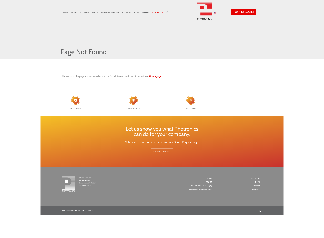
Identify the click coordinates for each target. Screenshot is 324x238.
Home (65, 12)
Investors (126, 12)
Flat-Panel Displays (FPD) (200, 189)
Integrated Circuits (89, 12)
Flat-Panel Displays (110, 12)
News (136, 12)
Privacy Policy (87, 210)
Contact (256, 189)
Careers (145, 12)
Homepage (155, 76)
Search (167, 12)
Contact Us (157, 12)
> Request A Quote (162, 151)
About (74, 12)
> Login (243, 12)
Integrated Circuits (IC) (201, 186)
